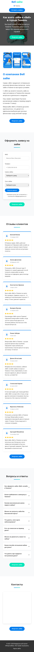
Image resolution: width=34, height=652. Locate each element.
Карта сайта (17, 648)
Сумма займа (9, 172)
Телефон (7, 164)
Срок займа (8, 181)
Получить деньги (12, 190)
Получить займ (17, 37)
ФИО (6, 154)
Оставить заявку (17, 10)
